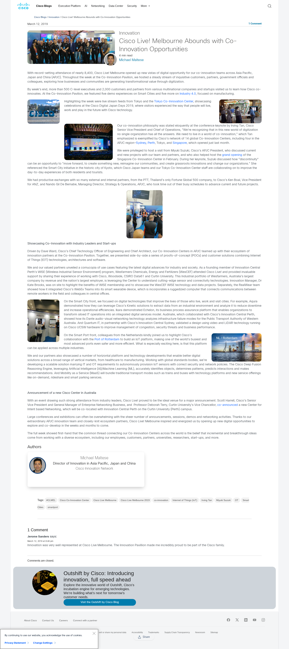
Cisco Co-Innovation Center (74, 500)
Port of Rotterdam (106, 339)
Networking (98, 6)
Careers (63, 620)
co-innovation (161, 500)
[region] (49, 639)
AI (86, 6)
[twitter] (237, 620)
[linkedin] (246, 620)
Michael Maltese (131, 60)
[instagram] (263, 620)
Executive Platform (69, 6)
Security (132, 6)
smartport (53, 507)
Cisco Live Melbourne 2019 (135, 500)
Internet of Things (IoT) (185, 500)
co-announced (227, 405)
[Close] (94, 633)
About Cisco (30, 620)
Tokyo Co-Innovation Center (173, 101)
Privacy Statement (15, 642)
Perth (151, 143)
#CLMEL (51, 500)
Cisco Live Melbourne (104, 500)
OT (236, 500)
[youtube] (254, 620)
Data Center (116, 6)
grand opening (232, 155)
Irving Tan (207, 500)
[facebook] (228, 620)
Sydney (141, 143)
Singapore (180, 143)
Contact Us (48, 620)
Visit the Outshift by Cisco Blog (100, 602)
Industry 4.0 (188, 93)
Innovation (54, 17)
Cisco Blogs (44, 6)
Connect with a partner (85, 620)
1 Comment (255, 24)
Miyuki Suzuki (223, 500)
